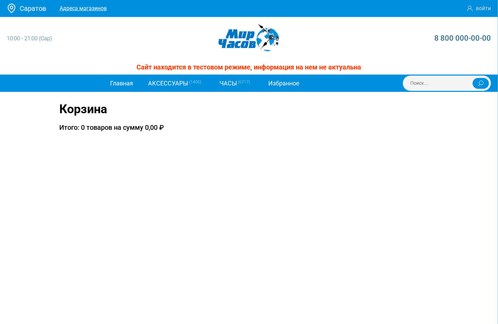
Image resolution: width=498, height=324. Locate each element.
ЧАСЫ (235, 83)
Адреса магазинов (83, 8)
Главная (121, 83)
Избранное (283, 83)
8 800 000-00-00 (462, 38)
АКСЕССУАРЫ (174, 83)
